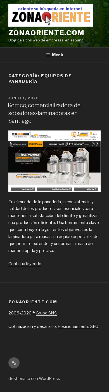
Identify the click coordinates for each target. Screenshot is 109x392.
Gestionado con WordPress (34, 378)
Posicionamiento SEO (78, 326)
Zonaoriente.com (46, 33)
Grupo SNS (46, 313)
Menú (57, 54)
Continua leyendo (24, 263)
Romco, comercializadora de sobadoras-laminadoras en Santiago (44, 113)
